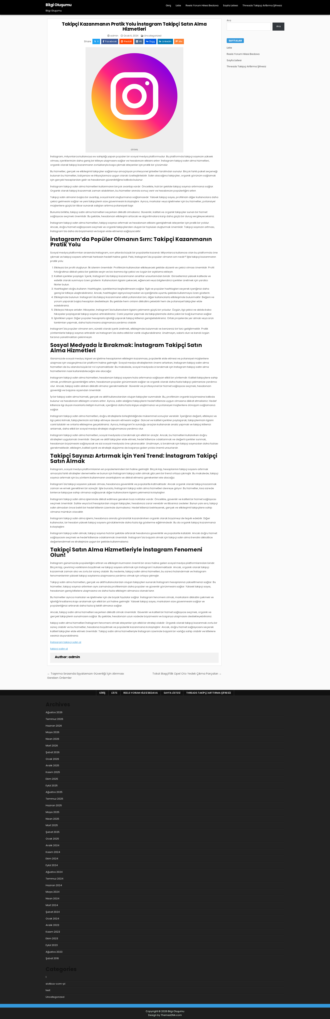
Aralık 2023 (52, 925)
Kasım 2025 (53, 772)
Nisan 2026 (52, 739)
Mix (180, 41)
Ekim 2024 (52, 858)
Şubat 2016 (52, 958)
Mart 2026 (52, 745)
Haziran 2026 (54, 726)
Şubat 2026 (53, 752)
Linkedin (166, 41)
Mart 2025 (52, 825)
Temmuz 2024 (54, 878)
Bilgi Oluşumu (59, 4)
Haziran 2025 (54, 805)
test (48, 990)
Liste (178, 5)
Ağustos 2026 (54, 712)
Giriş (168, 5)
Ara (229, 20)
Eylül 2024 (52, 865)
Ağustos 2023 (54, 952)
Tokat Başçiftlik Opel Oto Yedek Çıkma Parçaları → (187, 674)
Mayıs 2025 (52, 812)
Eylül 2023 (52, 945)
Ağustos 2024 (54, 872)
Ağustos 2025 (54, 792)
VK (140, 41)
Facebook (111, 41)
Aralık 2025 (52, 765)
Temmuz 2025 (54, 799)
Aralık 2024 (52, 845)
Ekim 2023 (52, 938)
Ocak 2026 (52, 759)
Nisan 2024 (52, 898)
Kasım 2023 (53, 932)
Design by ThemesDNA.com (165, 1015)
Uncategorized (152, 35)
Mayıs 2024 (53, 892)
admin (114, 36)
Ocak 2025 (52, 838)
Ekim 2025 (52, 779)
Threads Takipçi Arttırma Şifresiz (262, 5)
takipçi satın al (59, 648)
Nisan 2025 (52, 819)
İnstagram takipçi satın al (65, 642)
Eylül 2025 (52, 785)
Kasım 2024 (53, 852)
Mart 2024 (52, 905)
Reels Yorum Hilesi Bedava (202, 5)
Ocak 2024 (52, 918)
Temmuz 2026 (54, 719)
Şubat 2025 (53, 832)
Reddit (128, 41)
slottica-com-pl (55, 984)
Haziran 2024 (54, 885)
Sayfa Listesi (230, 5)
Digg (152, 41)
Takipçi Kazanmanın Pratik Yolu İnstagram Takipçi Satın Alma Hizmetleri (134, 26)
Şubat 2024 (53, 912)
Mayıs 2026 (52, 732)
